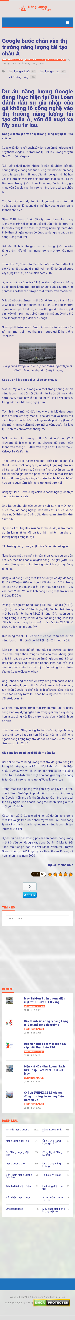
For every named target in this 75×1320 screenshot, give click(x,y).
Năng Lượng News (34, 63)
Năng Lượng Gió (15, 1163)
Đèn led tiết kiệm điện (18, 1186)
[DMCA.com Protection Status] (51, 1302)
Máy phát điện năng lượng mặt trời (53, 1210)
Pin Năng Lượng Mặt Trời (17, 1153)
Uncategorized (14, 1209)
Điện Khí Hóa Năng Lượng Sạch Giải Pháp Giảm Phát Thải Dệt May (44, 1070)
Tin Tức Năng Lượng (56, 60)
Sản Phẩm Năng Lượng (19, 1197)
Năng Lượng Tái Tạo (34, 60)
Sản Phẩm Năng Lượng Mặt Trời (19, 1176)
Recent (8, 989)
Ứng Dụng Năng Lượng (51, 1164)
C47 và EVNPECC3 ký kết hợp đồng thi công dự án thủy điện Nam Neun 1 (44, 1096)
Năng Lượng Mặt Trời (12, 60)
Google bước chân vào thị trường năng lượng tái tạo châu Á (34, 47)
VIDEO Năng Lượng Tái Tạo (53, 1198)
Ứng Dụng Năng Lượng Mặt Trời (51, 1142)
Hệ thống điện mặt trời (52, 1187)
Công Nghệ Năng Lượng (52, 1153)
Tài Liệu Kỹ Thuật (51, 1175)
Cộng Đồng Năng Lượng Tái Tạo (48, 1297)
